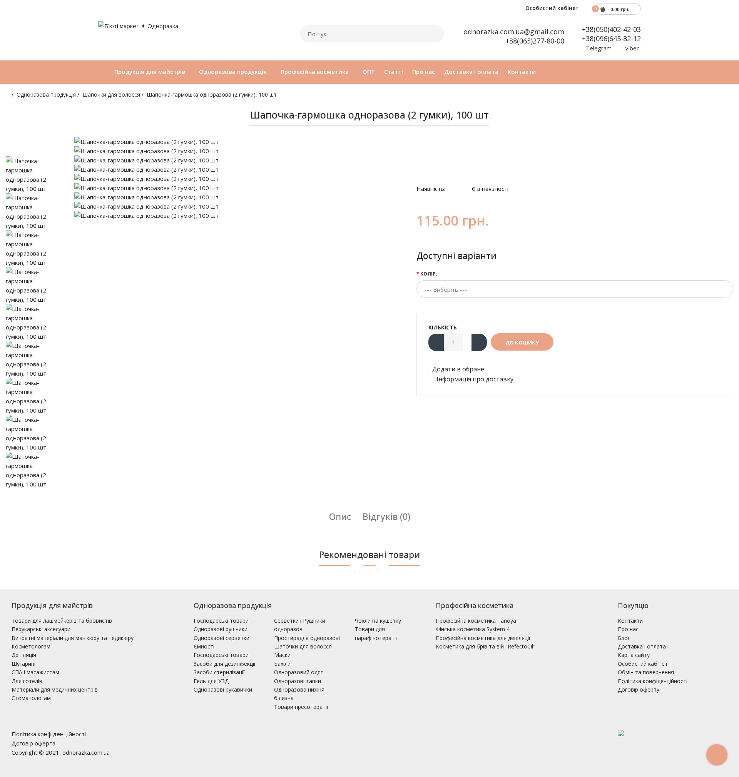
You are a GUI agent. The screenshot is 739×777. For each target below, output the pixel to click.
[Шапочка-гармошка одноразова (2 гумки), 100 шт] (239, 141)
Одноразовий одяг (298, 672)
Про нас (628, 629)
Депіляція (24, 654)
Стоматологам (31, 698)
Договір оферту (638, 689)
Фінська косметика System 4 (473, 629)
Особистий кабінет (551, 8)
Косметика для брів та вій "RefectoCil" (485, 646)
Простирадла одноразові (307, 638)
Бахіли (282, 663)
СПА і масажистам (35, 672)
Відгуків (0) (386, 516)
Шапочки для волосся (111, 94)
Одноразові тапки (297, 681)
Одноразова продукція (46, 94)
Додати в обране (458, 369)
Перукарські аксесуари (41, 629)
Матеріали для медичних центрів (55, 689)
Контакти (630, 620)
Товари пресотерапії (301, 706)
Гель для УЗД (211, 681)
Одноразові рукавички (223, 689)
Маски (282, 654)
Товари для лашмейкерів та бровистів (62, 620)
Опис (340, 516)
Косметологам (31, 646)
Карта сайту (634, 654)
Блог (624, 638)
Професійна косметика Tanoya (476, 620)
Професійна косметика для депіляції (483, 638)
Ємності (204, 646)
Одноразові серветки (221, 638)
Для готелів (27, 681)
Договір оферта (33, 743)
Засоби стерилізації (219, 672)
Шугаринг (24, 663)
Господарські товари (221, 620)
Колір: (428, 274)
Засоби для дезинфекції (225, 663)
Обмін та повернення (646, 672)
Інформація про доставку (474, 379)
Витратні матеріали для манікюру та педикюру (73, 638)
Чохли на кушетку (378, 620)
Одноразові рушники (220, 629)
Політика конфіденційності (652, 681)
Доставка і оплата (642, 646)
